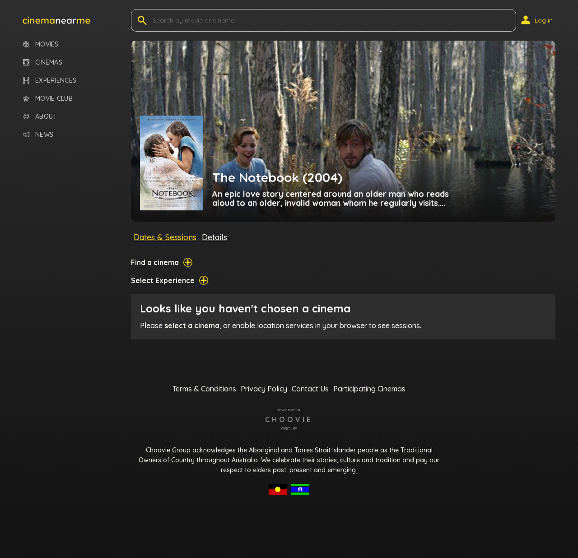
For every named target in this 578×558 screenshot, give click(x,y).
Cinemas (48, 62)
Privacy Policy (264, 388)
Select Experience (163, 280)
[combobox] (153, 20)
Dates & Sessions (165, 237)
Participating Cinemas (369, 388)
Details (214, 237)
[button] (56, 20)
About (46, 117)
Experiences (55, 80)
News (44, 135)
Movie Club (54, 98)
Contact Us (310, 388)
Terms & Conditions (204, 388)
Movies (47, 44)
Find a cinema (155, 262)
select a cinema (191, 325)
